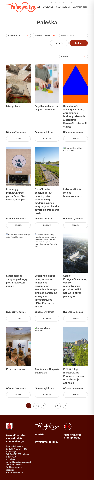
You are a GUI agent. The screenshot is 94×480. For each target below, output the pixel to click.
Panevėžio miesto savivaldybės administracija (17, 438)
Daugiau (18, 139)
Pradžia (39, 434)
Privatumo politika (46, 441)
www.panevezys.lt (14, 465)
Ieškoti (78, 43)
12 (58, 406)
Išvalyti (59, 43)
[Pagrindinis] (39, 7)
